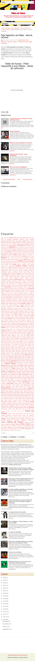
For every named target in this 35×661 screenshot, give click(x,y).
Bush (21, 262)
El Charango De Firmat (27, 296)
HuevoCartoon (24, 326)
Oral (10, 368)
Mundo (20, 362)
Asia (15, 248)
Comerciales (17, 279)
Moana (26, 359)
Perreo (9, 374)
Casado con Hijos (13, 269)
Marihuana (18, 351)
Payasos (6, 373)
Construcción (30, 281)
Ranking (26, 385)
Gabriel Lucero (26, 314)
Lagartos (21, 341)
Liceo (13, 344)
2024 (4, 583)
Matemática (31, 353)
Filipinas (20, 309)
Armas (30, 247)
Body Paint (21, 258)
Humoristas (27, 327)
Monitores (8, 360)
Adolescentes (4, 241)
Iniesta (6, 332)
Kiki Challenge (20, 339)
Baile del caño (14, 251)
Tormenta (20, 413)
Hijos (19, 323)
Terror (17, 409)
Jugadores (8, 338)
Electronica (21, 299)
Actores (32, 239)
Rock (25, 392)
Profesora (19, 381)
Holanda (18, 324)
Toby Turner (21, 411)
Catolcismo (31, 269)
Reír (16, 389)
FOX (29, 311)
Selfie (33, 397)
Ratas (32, 385)
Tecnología (15, 407)
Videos (3, 422)
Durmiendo (31, 294)
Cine (15, 276)
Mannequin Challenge (21, 350)
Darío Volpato (19, 288)
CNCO (29, 276)
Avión (22, 250)
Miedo (16, 357)
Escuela (28, 301)
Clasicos (22, 276)
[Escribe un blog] (4, 112)
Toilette (9, 413)
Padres (13, 368)
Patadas (24, 371)
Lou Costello (18, 347)
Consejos (24, 281)
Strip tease (21, 404)
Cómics (23, 279)
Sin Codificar (25, 401)
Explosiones (3, 306)
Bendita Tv (31, 254)
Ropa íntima (31, 394)
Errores (10, 301)
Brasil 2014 (31, 259)
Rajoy (6, 385)
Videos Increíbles (29, 422)
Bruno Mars (14, 262)
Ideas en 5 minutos (15, 329)
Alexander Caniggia (11, 242)
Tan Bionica (23, 406)
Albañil (32, 241)
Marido (13, 351)
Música (13, 364)
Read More (7, 139)
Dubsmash (22, 294)
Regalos (25, 388)
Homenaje (8, 326)
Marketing (3, 353)
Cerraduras (15, 270)
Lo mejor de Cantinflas (14, 532)
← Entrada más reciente (8, 179)
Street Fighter (15, 404)
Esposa (14, 303)
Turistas (3, 417)
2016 (21, 238)
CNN (33, 276)
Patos (2, 373)
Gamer (32, 314)
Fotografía (21, 311)
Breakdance (3, 261)
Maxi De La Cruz (10, 354)
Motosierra (31, 360)
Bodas (15, 258)
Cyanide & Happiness (17, 287)
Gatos (32, 315)
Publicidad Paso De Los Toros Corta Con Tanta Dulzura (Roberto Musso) (19, 562)
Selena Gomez (28, 397)
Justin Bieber (23, 338)
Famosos (3, 308)
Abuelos (9, 239)
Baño (2, 253)
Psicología (3, 383)
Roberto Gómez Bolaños (15, 392)
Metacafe (9, 356)
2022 (4, 588)
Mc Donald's (22, 354)
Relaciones (19, 389)
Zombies (6, 430)
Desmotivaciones (19, 290)
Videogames (10, 420)
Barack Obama (8, 253)
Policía (25, 378)
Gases (16, 315)
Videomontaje (31, 420)
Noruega (26, 365)
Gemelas (13, 317)
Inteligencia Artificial (17, 332)
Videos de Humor (18, 13)
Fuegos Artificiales (5, 314)
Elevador (26, 299)
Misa (15, 359)
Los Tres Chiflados (10, 347)
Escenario (20, 301)
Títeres (15, 411)
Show (33, 400)
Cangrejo (9, 267)
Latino (2, 342)
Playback (18, 377)
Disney (22, 291)
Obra (22, 367)
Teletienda (26, 407)
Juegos (28, 336)
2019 (4, 596)
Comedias (11, 279)
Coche (6, 278)
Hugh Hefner (31, 326)
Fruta (19, 312)
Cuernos (9, 285)
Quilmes (3, 385)
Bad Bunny (26, 250)
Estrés (6, 305)
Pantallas (3, 370)
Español (7, 303)
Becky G (25, 254)
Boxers (21, 259)
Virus (22, 425)
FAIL (18, 306)
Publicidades (10, 383)
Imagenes (4, 331)
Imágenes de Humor (12, 331)
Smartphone (3, 403)
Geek (9, 317)
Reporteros (11, 391)
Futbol (16, 314)
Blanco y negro (30, 256)
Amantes (29, 242)
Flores (32, 309)
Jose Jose (19, 335)
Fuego (32, 312)
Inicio (3, 28)
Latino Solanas (7, 342)
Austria (5, 250)
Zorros (14, 430)
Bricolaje (16, 261)
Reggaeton (31, 388)
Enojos (19, 300)
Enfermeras (14, 300)
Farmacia (16, 308)
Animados (15, 245)
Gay (6, 317)
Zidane (32, 428)
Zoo (9, 430)
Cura (2, 287)
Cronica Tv (14, 284)
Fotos (25, 311)
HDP (28, 321)
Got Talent (26, 318)
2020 (30, 238)
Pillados (19, 376)
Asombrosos (20, 248)
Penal (23, 373)
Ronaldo (14, 394)
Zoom (11, 430)
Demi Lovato (25, 288)
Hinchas (30, 323)
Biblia (13, 256)
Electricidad (9, 299)
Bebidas (20, 254)
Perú (17, 374)
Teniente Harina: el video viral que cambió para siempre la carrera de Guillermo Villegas (20, 468)
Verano (23, 418)
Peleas (14, 373)
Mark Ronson (31, 351)
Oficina (30, 367)
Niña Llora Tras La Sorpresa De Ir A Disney (21, 142)
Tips (12, 411)
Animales (20, 245)
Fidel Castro (10, 309)
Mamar (14, 350)
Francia (32, 311)
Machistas (8, 348)
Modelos (3, 360)
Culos (20, 285)
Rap (30, 385)
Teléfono (21, 407)
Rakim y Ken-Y (12, 385)
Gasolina (21, 315)
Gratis (2, 320)
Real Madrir (23, 386)
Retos (22, 391)
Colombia (32, 278)
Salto (24, 395)
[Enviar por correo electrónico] (2, 112)
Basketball (3, 254)
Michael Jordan (5, 357)
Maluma (7, 350)
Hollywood (31, 324)
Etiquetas (13, 437)
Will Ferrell (29, 427)
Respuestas (17, 391)
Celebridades (4, 270)
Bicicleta (17, 256)
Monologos (14, 360)
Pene (27, 373)
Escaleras (15, 301)
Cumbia (25, 285)
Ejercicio (13, 296)
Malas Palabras (30, 348)
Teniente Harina (11, 409)
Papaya (13, 370)
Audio (2, 250)
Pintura (23, 376)
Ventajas (13, 418)
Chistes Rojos (12, 275)
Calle (28, 264)
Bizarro (25, 256)
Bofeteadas (26, 258)
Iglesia (23, 329)
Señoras (6, 398)
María (10, 351)
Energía (9, 300)
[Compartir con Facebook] (7, 112)
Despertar (32, 290)
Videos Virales (25, 424)
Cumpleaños (30, 285)
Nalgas (26, 363)
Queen (32, 383)
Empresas (31, 299)
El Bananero (19, 296)
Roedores (28, 392)
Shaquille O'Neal (17, 400)
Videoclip (3, 420)
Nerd (11, 365)
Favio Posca (22, 308)
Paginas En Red (23, 657)
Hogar (13, 324)
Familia (32, 306)
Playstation (27, 377)
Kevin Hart (13, 339)
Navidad (3, 365)
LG (11, 344)
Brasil (25, 259)
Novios (12, 367)
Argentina (12, 247)
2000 (2, 238)
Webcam (9, 427)
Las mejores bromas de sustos (17, 512)
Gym (33, 320)
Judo (21, 336)
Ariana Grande (18, 247)
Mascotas (17, 353)
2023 (4, 585)
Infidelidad (26, 331)
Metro (16, 356)
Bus (19, 262)
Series (27, 398)
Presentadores (11, 380)
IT (27, 332)
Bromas (21, 261)
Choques (18, 275)
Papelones (26, 370)
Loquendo (7, 345)
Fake (25, 306)
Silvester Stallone (12, 401)
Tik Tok (8, 411)
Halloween (3, 321)
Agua (24, 241)
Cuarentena (20, 284)
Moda (33, 359)
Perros (13, 374)
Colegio (26, 278)
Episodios (3, 301)
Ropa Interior (25, 394)
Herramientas (14, 323)
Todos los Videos (24, 28)
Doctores (3, 293)
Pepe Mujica (31, 373)
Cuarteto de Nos (27, 284)
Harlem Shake (10, 321)
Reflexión (21, 388)
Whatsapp (21, 427)
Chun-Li (3, 276)
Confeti (19, 281)
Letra (4, 344)
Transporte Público (16, 415)
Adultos (10, 241)
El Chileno (9, 297)
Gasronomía (27, 315)
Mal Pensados (22, 348)
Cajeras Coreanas (21, 264)
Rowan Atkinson (4, 395)
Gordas (22, 318)
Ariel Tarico (25, 247)
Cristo (6, 284)
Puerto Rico (21, 383)
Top (16, 413)
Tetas (20, 409)
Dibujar (2, 291)
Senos (2, 398)
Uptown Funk (31, 417)
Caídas (14, 264)
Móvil (2, 362)
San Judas (31, 395)
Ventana (18, 418)
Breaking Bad (10, 261)
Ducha (27, 294)
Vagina (8, 418)
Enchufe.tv (3, 300)
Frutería (22, 312)
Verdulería (28, 418)
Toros (24, 413)
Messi (5, 356)
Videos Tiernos (15, 424)
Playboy (23, 377)
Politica (30, 378)
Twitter (19, 417)
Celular (10, 270)
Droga (18, 294)
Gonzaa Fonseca (15, 318)
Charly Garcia (30, 272)
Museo (2, 363)
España (3, 303)
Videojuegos (16, 420)
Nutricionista (17, 367)
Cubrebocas (3, 285)
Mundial (16, 362)
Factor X (14, 306)
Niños (21, 365)
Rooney (18, 394)
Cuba (33, 284)
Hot (20, 326)
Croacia (10, 284)
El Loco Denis (30, 297)
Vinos (11, 425)
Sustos (12, 406)
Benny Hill (9, 256)
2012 (7, 238)
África (14, 241)
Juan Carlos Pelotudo (11, 336)
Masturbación (24, 353)
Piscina (32, 376)
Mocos (29, 359)
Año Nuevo (26, 245)
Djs (28, 291)
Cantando (14, 267)
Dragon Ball (10, 294)
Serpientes (31, 398)
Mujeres (11, 362)
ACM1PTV (22, 239)
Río (33, 391)
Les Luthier (28, 342)
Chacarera (31, 270)
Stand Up (28, 403)
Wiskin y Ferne (7, 428)
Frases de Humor (5, 312)
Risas (2, 392)
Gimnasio (31, 317)
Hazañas (21, 321)
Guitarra (29, 320)
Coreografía (11, 282)
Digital (12, 291)
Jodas (28, 333)
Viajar (32, 418)
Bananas (32, 251)
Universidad (24, 417)
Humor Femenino (20, 327)
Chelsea (9, 273)
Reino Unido (11, 389)
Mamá (10, 350)
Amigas (14, 244)
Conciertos (3, 281)
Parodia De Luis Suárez (14, 552)
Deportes (31, 288)
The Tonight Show (29, 409)
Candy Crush (4, 267)
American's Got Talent (6, 244)
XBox (12, 428)
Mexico (19, 356)
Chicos (22, 273)
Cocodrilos (16, 278)
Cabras (29, 262)
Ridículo (25, 391)
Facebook (9, 306)
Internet (24, 332)
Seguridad (22, 397)
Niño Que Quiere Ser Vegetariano (18, 167)
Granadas (31, 318)
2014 (15, 238)
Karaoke (28, 338)
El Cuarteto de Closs (17, 297)
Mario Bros (24, 351)
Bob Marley (11, 258)
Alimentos (19, 242)
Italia (29, 332)
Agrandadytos (19, 241)
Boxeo (17, 259)
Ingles (2, 332)
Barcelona (19, 253)
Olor (33, 367)
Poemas (3, 378)
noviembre (5, 624)
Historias (5, 324)
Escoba (24, 301)
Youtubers (27, 428)
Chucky (32, 275)
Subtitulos (32, 404)
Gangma (3, 315)
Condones (9, 281)
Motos (27, 360)
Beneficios (3, 256)
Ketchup (8, 339)
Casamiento (21, 269)
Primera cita (31, 380)
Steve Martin (9, 404)
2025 (2, 239)
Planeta (6, 377)
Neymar (15, 365)
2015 (18, 238)
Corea (7, 282)
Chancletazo (15, 272)
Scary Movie (16, 397)
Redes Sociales (15, 388)
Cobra (2, 278)
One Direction (4, 368)
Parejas (3, 371)
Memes (27, 354)
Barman (24, 253)
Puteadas (27, 383)
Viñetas (14, 425)
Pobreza (32, 377)
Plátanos (11, 377)
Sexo (2, 400)
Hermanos (8, 323)
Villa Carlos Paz (5, 425)
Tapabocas (3, 407)
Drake (14, 294)
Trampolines (8, 415)
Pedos (10, 373)
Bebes (15, 254)
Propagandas (25, 381)
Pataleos (28, 371)
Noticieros (6, 367)
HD (25, 321)
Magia (16, 348)
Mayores (17, 354)
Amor (27, 244)
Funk (12, 314)
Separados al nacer (14, 398)
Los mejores (21, 345)
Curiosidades (7, 287)
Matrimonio (3, 354)
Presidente (24, 380)
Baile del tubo (21, 251)
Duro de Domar (4, 296)
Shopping (24, 400)
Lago (25, 341)
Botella (8, 259)
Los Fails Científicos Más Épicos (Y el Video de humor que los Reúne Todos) (20, 490)
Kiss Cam (29, 339)
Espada (32, 301)
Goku (2, 318)
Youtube (22, 428)
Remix (7, 391)
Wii (25, 427)
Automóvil (10, 250)
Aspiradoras (26, 248)
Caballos (25, 262)
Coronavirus (18, 282)
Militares (3, 359)
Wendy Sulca (15, 427)
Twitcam (15, 417)
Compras (32, 279)
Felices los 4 (30, 308)
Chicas (18, 273)
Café (10, 264)
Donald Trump (22, 293)
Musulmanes (20, 363)
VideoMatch (24, 420)
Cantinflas (19, 267)
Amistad (23, 244)
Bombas (32, 258)
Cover (28, 282)
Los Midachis (28, 345)
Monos (19, 360)
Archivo (22, 437)
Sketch (32, 401)
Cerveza (26, 270)
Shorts (29, 400)
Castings (26, 269)
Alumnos (24, 242)
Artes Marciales (4, 248)
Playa (14, 377)
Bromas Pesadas (29, 261)
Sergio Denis (22, 398)
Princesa (10, 381)
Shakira (10, 400)
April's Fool (31, 245)
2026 (4, 577)
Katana (32, 338)
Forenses (12, 311)
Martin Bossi (10, 353)
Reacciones (8, 386)
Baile (8, 251)
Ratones (3, 386)
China (29, 273)
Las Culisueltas (30, 341)
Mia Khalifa (28, 356)
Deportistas (4, 290)
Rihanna (30, 391)
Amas (32, 242)
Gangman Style (10, 315)
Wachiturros (27, 425)
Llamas (26, 344)
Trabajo (3, 415)
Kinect (25, 339)
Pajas (22, 368)
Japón (6, 333)
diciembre (5, 621)
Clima (26, 276)
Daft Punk (7, 288)
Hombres (3, 326)
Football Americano (5, 311)
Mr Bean (6, 362)
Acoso (27, 239)
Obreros (25, 367)
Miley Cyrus (31, 357)
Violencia (19, 425)
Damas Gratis (12, 288)
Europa (10, 305)
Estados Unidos (25, 303)
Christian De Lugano (25, 275)
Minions (12, 359)
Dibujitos (7, 291)
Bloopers (4, 258)
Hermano (3, 323)
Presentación (4, 380)
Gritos (6, 320)
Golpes (9, 318)
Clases (18, 276)
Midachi (11, 357)
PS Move (32, 381)
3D (5, 239)
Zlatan (2, 430)
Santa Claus (10, 397)
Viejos (32, 424)
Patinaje (32, 371)
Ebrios (9, 296)
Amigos (19, 244)
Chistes (7, 275)
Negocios (8, 365)
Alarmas (28, 241)
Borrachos (3, 259)
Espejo (11, 303)
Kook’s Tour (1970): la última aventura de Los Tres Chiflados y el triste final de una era (20, 479)
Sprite (24, 403)
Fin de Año (24, 309)
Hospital (17, 326)
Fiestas (15, 309)
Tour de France (30, 413)
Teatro (10, 407)
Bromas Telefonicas (6, 262)
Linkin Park (21, 344)
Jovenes (3, 336)
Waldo (5, 427)
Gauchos (3, 317)
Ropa (21, 394)
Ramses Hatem (20, 385)
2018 (27, 238)
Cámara (32, 264)
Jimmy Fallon (23, 333)
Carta (33, 267)
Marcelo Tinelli (4, 351)
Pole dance (20, 378)
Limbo (16, 344)
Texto (23, 409)
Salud (27, 395)
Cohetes (22, 278)
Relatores (25, 389)
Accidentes (16, 239)
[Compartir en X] (6, 112)
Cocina (10, 278)
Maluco (2, 350)
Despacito (27, 290)
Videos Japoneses (6, 424)
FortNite (17, 311)
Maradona (31, 350)
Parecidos (32, 370)
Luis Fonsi (29, 347)
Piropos (27, 376)
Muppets (32, 362)
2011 (5, 238)
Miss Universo (20, 359)
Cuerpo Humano (15, 285)
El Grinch (24, 297)
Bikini (21, 256)
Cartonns (3, 269)
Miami (32, 356)
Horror (12, 326)
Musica (7, 364)
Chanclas (9, 272)
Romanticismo (8, 394)
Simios (19, 401)
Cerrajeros (21, 270)
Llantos (29, 344)
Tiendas (3, 411)
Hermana (32, 321)
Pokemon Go (13, 378)
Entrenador (24, 300)
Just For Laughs (15, 338)
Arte (33, 247)
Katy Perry (3, 339)
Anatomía (32, 244)
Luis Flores (23, 347)
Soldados (14, 403)
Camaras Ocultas (21, 266)
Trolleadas (31, 415)
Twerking (10, 417)
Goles (5, 318)
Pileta (15, 376)
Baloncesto (26, 251)
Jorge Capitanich (12, 335)
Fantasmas (10, 308)
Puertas (16, 383)
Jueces (24, 336)
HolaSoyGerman (24, 324)
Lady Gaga (15, 341)
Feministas (4, 309)
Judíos (18, 336)
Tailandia (17, 406)
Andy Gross (9, 245)
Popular (5, 437)
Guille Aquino (21, 320)
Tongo (13, 413)
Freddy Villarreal (13, 312)
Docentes (32, 291)
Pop (33, 378)
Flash (29, 309)
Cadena (6, 264)
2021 (33, 238)
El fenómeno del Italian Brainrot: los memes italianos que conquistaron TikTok (20, 542)
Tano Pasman (30, 406)
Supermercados (5, 406)
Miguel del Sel (22, 357)
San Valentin (4, 397)
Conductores (14, 281)
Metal (13, 356)
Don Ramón (15, 293)
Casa (7, 269)
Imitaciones (20, 331)
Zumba (18, 430)
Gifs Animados (25, 317)
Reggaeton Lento (4, 389)
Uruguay (3, 418)
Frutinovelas (27, 312)
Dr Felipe (29, 293)
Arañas (2, 247)
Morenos (23, 360)
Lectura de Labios (15, 342)
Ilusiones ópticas (30, 329)
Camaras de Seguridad (7, 266)
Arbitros (6, 247)
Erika (7, 301)
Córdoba (3, 282)
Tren (27, 415)
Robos (22, 392)
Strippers (27, 404)
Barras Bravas (30, 253)
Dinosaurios (17, 291)
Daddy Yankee (27, 287)
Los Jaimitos (14, 345)
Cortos (24, 282)
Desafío (9, 290)
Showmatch (4, 401)
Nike (19, 365)
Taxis (7, 407)
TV (30, 28)
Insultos (10, 332)
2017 (24, 238)
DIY (26, 291)
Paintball (18, 368)
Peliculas (19, 373)
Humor (3, 327)
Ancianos (3, 245)
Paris (6, 371)
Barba (15, 253)
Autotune (19, 250)
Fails (21, 306)
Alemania (3, 242)
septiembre (6, 629)
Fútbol (20, 314)
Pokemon (7, 378)
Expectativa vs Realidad (18, 305)
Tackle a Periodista (15, 131)
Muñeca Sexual (25, 362)
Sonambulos (20, 403)
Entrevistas (31, 300)
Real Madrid (15, 386)
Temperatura (4, 409)
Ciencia (11, 276)
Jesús (13, 333)
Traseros (24, 415)
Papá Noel (8, 370)
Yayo (15, 428)
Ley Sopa (8, 344)
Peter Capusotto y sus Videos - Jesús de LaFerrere (16, 36)
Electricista (15, 299)
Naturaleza (31, 363)
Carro (30, 267)
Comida (27, 279)
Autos (14, 250)
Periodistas (4, 374)
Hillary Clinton (24, 323)
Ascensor (11, 248)
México (23, 356)
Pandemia (31, 368)
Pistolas (3, 377)
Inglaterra (31, 331)
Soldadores (9, 403)
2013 (11, 238)
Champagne (4, 272)
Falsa (28, 306)
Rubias (10, 395)
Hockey (9, 324)
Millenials (7, 359)
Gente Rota (17, 317)
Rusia (14, 395)
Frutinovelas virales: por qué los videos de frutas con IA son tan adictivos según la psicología (20, 501)
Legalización (22, 342)
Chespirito (13, 273)
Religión (29, 389)
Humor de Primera (10, 327)
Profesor (14, 381)
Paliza (26, 368)
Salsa (22, 395)
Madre (12, 348)
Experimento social (29, 305)
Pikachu (11, 376)
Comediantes (4, 279)
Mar (28, 350)
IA (31, 327)
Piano (7, 376)
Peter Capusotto (15, 28)
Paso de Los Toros (17, 371)
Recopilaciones (6, 388)
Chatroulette (3, 273)
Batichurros (10, 254)
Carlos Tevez (25, 267)
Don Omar (8, 293)
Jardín (9, 333)
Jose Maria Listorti (28, 335)
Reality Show (30, 386)
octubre (5, 626)
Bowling (13, 259)
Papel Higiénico (19, 370)
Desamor (13, 290)
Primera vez (4, 381)
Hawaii (16, 321)
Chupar (7, 276)
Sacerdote (18, 395)
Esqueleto (19, 303)
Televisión (31, 407)
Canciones (31, 266)
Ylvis (18, 428)
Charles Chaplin (23, 272)
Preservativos (18, 380)
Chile (25, 273)
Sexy (6, 400)
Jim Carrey (17, 333)
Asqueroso (31, 248)
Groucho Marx (12, 320)
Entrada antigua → (28, 179)
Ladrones (10, 341)
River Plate (6, 392)
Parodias (7, 28)
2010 (4, 619)
